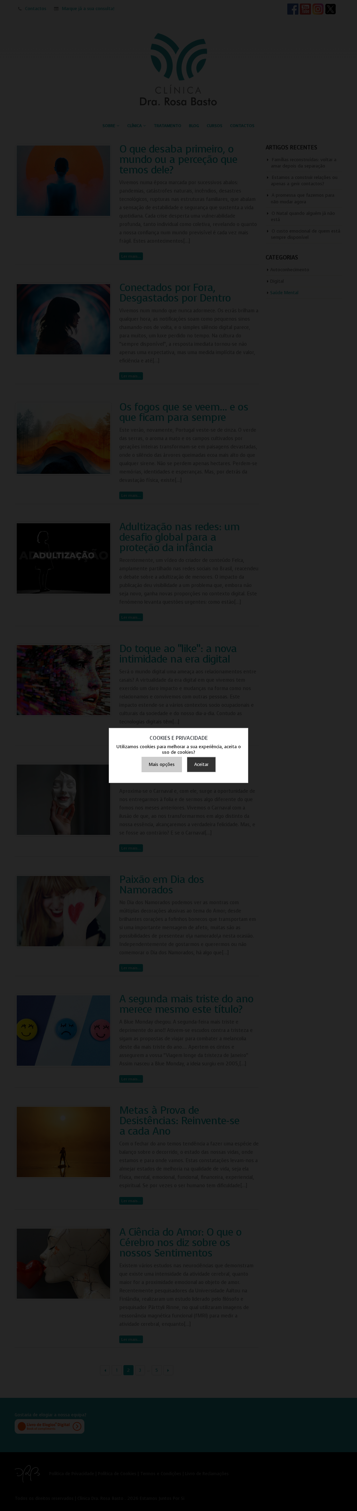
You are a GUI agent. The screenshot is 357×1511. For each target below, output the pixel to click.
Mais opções (162, 764)
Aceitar (201, 764)
